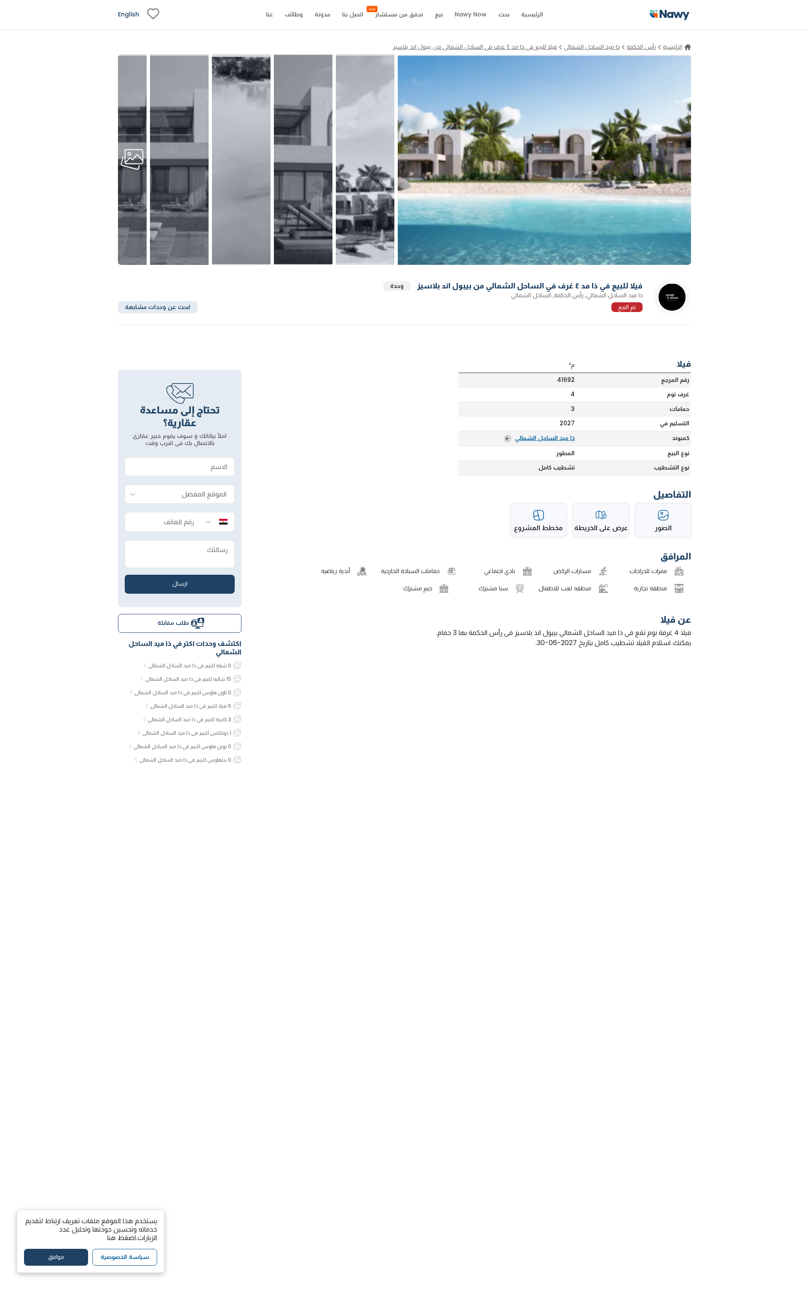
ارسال (180, 583)
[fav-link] (153, 14)
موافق (56, 1257)
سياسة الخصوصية (125, 1257)
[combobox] (188, 494)
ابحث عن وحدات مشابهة (157, 306)
